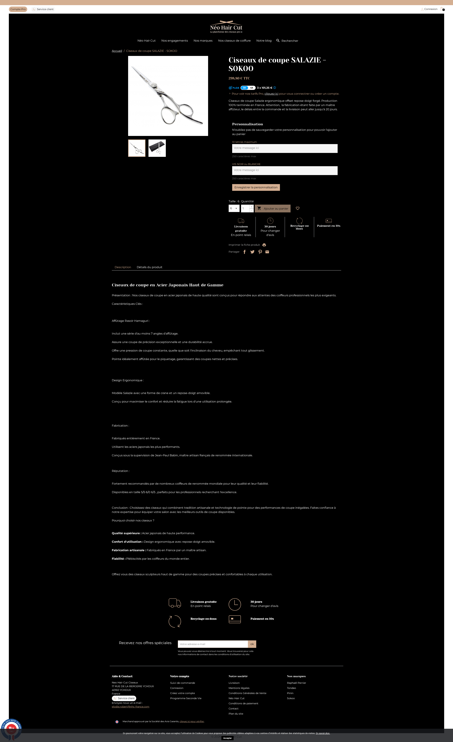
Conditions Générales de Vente (247, 693)
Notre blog (264, 40)
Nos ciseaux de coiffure (234, 40)
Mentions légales (239, 688)
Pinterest (259, 251)
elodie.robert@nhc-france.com (130, 706)
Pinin (290, 693)
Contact (234, 708)
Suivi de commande (182, 682)
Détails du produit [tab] (149, 267)
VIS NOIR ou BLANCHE (246, 164)
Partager (244, 251)
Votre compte (179, 676)
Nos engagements (174, 40)
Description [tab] (123, 267)
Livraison (234, 682)
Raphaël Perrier (296, 682)
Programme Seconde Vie (185, 698)
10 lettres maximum (244, 142)
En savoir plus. (323, 733)
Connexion (176, 688)
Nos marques (203, 40)
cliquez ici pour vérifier (192, 721)
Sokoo (291, 698)
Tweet (251, 251)
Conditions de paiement (243, 703)
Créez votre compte (182, 693)
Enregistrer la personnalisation (256, 187)
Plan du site (236, 713)
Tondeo (291, 688)
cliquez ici (271, 93)
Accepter (227, 738)
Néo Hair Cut (146, 40)
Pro (18, 9)
